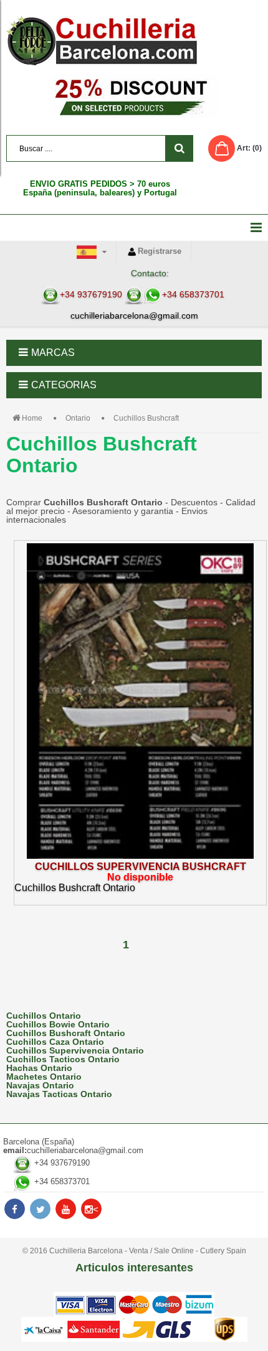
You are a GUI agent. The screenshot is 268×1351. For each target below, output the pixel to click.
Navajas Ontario (40, 1085)
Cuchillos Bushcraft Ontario (65, 1033)
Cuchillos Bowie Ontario (58, 1024)
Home (32, 418)
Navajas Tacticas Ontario (59, 1094)
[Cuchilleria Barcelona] (134, 40)
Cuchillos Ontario (43, 1016)
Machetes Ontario (44, 1077)
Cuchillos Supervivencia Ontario (75, 1050)
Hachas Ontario (39, 1068)
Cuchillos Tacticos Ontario (63, 1059)
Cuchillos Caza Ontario (55, 1042)
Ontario (77, 418)
